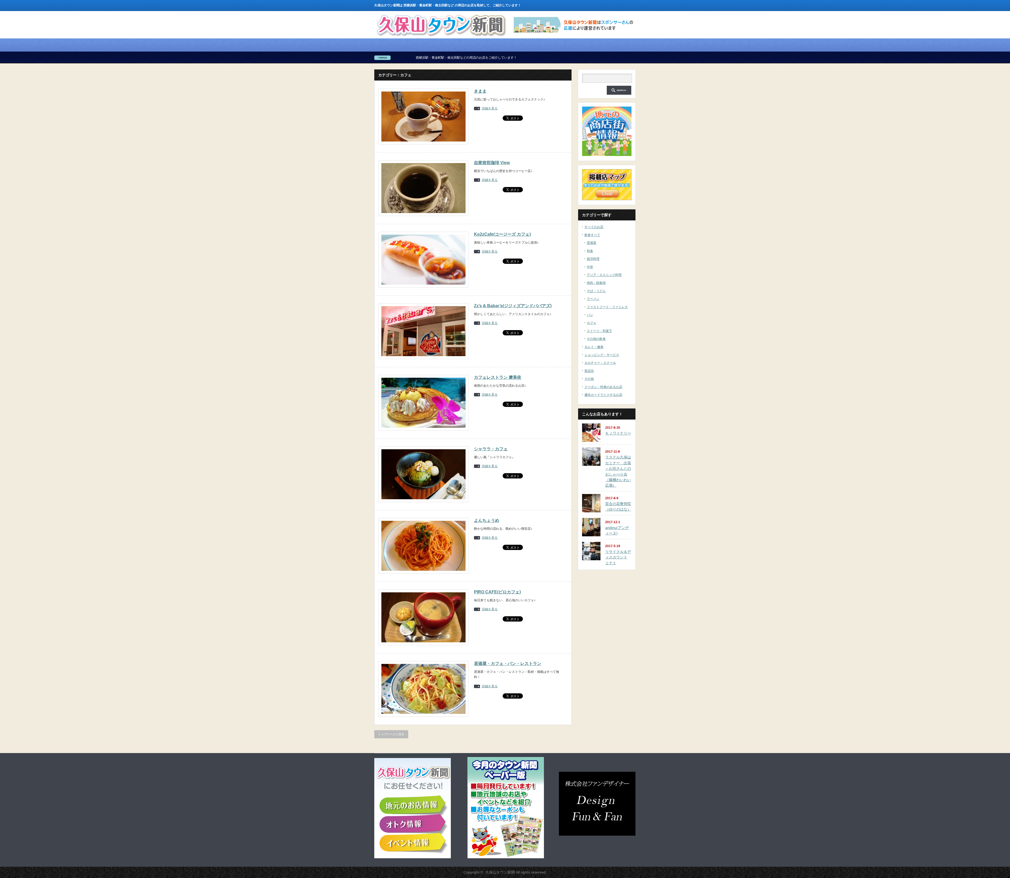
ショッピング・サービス (601, 355)
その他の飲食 (596, 339)
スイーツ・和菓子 (599, 331)
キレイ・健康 (593, 347)
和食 (590, 251)
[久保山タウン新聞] (441, 36)
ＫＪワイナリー (618, 433)
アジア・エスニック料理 (604, 275)
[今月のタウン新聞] (505, 857)
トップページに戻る (391, 734)
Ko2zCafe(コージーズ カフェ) (502, 234)
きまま (480, 91)
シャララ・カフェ (491, 449)
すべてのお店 (593, 227)
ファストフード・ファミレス (607, 307)
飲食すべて (592, 235)
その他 (589, 379)
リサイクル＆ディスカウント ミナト (618, 557)
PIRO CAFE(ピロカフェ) (497, 592)
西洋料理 (593, 259)
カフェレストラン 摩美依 (497, 377)
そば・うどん (596, 291)
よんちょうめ (486, 520)
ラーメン (593, 299)
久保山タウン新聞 (500, 872)
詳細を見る (490, 108)
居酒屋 (591, 243)
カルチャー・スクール (600, 363)
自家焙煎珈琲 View (492, 162)
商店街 (589, 371)
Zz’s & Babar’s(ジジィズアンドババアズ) (513, 306)
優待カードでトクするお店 (603, 395)
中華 (590, 267)
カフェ (591, 323)
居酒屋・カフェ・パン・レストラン (507, 663)
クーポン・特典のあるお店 (603, 387)
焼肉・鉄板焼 (596, 283)
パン (590, 315)
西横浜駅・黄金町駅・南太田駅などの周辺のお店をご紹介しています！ (396, 57)
